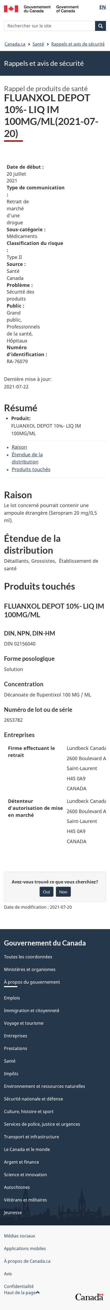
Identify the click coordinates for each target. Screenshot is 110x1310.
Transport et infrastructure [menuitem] (31, 1137)
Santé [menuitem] (9, 1061)
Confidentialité (19, 1286)
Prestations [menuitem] (15, 1048)
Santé (38, 44)
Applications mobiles (25, 1248)
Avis (8, 1274)
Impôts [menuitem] (11, 1074)
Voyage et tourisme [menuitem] (24, 1023)
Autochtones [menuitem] (17, 1187)
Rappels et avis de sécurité (78, 44)
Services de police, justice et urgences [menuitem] (42, 1124)
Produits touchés (31, 469)
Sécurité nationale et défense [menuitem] (33, 1099)
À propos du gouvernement (32, 982)
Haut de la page (20, 1292)
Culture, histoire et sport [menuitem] (29, 1111)
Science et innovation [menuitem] (25, 1175)
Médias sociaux (19, 1236)
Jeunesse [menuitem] (13, 1212)
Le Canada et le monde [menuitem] (27, 1149)
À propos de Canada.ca (27, 1261)
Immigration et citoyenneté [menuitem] (31, 1010)
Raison (19, 447)
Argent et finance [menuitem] (21, 1162)
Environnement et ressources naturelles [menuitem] (44, 1086)
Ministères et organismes (30, 969)
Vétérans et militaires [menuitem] (25, 1200)
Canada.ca (15, 44)
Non (63, 891)
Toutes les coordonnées (28, 957)
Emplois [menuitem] (12, 998)
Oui (46, 891)
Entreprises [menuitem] (15, 1036)
